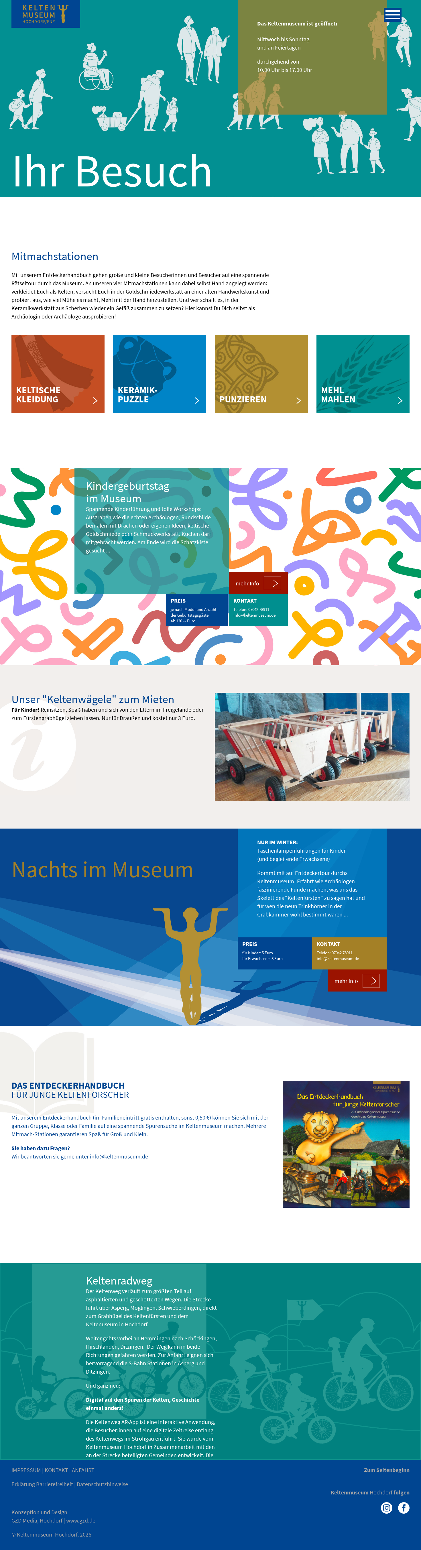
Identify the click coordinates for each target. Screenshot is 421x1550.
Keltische (38, 390)
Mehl (332, 390)
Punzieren (243, 399)
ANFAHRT (83, 1470)
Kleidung (37, 399)
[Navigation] (393, 15)
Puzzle (133, 399)
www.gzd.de (80, 1520)
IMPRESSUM (26, 1470)
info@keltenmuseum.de (254, 615)
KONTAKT (56, 1470)
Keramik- (138, 390)
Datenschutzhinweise (102, 1484)
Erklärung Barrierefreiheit (42, 1484)
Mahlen (338, 399)
